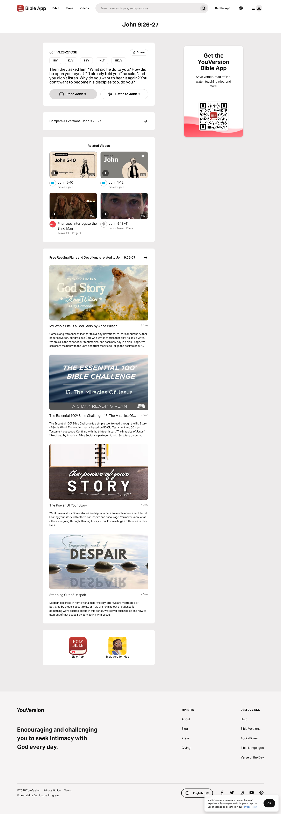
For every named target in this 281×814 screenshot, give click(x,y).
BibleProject (65, 187)
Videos (84, 8)
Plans (69, 8)
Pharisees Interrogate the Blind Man (77, 225)
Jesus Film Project (69, 233)
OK (269, 803)
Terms (68, 790)
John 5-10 (69, 182)
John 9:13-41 (123, 223)
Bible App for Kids (117, 656)
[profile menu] (256, 8)
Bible (55, 8)
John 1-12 (120, 182)
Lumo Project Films (121, 228)
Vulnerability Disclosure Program (38, 795)
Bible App (78, 656)
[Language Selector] (241, 8)
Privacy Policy (52, 790)
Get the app (222, 8)
